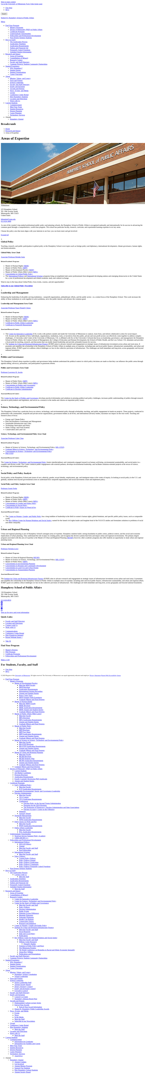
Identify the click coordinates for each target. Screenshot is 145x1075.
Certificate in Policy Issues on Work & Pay (20, 507)
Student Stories (15, 964)
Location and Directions (14, 623)
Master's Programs (16, 681)
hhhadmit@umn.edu (8, 219)
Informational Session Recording (30, 691)
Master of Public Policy (22, 726)
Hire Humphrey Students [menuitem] (19, 97)
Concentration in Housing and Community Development (25, 566)
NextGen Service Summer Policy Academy (30, 836)
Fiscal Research (24, 932)
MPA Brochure (24, 718)
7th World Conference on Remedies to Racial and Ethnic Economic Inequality (47, 950)
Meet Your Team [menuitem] (16, 107)
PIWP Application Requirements (30, 826)
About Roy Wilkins (26, 952)
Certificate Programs (12, 654)
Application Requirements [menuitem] (19, 46)
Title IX (8, 641)
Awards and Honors (17, 1001)
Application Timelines (18, 879)
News (16, 1015)
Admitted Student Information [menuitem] (20, 52)
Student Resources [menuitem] (16, 109)
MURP (70, 538)
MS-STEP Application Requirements (32, 746)
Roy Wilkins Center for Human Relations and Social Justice (30, 520)
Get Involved (19, 1064)
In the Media (19, 1017)
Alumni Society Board (22, 985)
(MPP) (25, 268)
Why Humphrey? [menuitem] (16, 68)
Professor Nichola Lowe (9, 549)
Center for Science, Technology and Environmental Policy (35, 901)
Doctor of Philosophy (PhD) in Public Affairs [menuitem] (26, 30)
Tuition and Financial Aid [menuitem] (19, 48)
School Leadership (21, 976)
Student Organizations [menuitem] (18, 72)
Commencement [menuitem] (16, 105)
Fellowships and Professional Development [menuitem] (25, 36)
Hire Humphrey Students (19, 1027)
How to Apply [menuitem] (10, 40)
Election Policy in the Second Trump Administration (42, 803)
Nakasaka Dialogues (26, 917)
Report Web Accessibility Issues (111, 675)
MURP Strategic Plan (26, 759)
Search (4, 14)
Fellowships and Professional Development (20, 656)
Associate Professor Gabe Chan (12, 438)
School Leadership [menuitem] (16, 82)
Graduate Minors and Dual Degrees (32, 699)
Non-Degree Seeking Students (21, 868)
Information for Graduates (23, 1042)
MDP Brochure (24, 687)
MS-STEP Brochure (26, 744)
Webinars (22, 811)
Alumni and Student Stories (29, 693)
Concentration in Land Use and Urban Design (21, 568)
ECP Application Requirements (30, 789)
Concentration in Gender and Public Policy (20, 503)
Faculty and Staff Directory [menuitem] (19, 62)
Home (7, 129)
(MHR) (26, 266)
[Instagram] (72, 610)
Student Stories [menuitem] (15, 70)
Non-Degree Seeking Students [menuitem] (21, 38)
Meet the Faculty (25, 716)
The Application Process (18, 873)
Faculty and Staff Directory (15, 621)
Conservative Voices (26, 921)
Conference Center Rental (14, 633)
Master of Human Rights (23, 702)
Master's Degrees (11, 650)
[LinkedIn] (72, 604)
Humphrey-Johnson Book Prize (25, 999)
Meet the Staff (24, 877)
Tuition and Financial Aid (19, 883)
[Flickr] (72, 608)
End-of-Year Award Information (30, 1007)
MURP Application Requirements (31, 761)
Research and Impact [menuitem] (12, 54)
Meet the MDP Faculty (27, 685)
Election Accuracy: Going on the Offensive (39, 809)
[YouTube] (72, 606)
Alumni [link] (8, 117)
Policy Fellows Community (29, 864)
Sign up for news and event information (15, 612)
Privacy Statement (95, 675)
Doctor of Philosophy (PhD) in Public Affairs (26, 769)
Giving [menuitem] (12, 93)
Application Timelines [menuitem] (18, 44)
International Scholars (35, 276)
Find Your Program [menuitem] (12, 25)
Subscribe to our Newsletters (24, 1021)
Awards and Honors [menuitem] (17, 89)
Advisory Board (25, 814)
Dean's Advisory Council (23, 987)
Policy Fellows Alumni (27, 860)
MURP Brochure (25, 756)
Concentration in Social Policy (16, 505)
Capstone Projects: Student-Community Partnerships (28, 958)
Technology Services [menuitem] (17, 115)
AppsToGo (18, 1056)
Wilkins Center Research (28, 942)
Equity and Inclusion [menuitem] (17, 87)
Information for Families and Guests (27, 1044)
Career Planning (16, 1052)
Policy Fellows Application (28, 862)
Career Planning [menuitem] (16, 113)
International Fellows (16, 276)
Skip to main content (8, 2)
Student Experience (12, 960)
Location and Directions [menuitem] (18, 99)
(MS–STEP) (59, 447)
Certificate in (10, 325)
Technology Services (17, 1054)
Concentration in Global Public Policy (19, 274)
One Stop (8, 8)
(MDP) (31, 270)
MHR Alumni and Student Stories (31, 710)
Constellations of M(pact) (19, 895)
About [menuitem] (7, 76)
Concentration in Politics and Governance (20, 385)
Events (16, 1013)
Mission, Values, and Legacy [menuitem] (20, 78)
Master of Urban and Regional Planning (28, 752)
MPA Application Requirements (30, 720)
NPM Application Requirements (30, 820)
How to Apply (10, 871)
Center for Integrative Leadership (20, 334)
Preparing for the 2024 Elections (35, 805)
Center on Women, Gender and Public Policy (30, 925)
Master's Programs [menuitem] (16, 28)
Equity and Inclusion (17, 995)
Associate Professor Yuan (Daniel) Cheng (16, 308)
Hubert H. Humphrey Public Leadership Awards (31, 1009)
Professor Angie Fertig (9, 488)
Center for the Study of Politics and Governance (21, 398)
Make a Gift (5, 660)
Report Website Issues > (14, 637)
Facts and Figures (16, 978)
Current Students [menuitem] (11, 103)
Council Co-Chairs (21, 997)
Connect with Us (11, 625)
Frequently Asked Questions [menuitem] (20, 50)
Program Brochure (21, 775)
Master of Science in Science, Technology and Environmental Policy (39, 740)
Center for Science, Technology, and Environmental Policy (25, 462)
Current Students (20, 771)
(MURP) (36, 558)
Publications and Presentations (30, 954)
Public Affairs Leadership (23, 828)
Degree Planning (16, 1050)
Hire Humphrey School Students (26, 1070)
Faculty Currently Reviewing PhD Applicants (30, 779)
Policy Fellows (19, 856)
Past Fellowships (25, 850)
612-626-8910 (6, 600)
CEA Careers (24, 797)
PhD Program (10, 652)
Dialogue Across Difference (29, 913)
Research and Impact (12, 131)
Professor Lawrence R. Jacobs (12, 372)
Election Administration (22, 793)
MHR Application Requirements (30, 708)
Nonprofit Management (23, 325)
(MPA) (35, 272)
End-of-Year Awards (21, 1005)
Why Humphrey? (16, 962)
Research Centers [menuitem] (16, 60)
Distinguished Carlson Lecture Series (27, 1003)
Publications (23, 936)
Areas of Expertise (16, 893)
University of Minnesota (22, 675)
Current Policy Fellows (27, 858)
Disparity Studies (30, 944)
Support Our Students (22, 1068)
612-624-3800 (6, 221)
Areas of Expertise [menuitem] (16, 56)
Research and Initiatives (27, 923)
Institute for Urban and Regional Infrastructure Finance (28, 344)
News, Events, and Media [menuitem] (19, 91)
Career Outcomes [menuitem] (16, 74)
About (7, 970)
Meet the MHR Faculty (27, 704)
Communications (11, 631)
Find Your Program (12, 679)
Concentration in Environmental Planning (20, 564)
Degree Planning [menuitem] (16, 111)
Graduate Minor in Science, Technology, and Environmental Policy (29, 449)
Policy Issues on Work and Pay (25, 822)
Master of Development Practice (25, 683)
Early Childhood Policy (22, 785)
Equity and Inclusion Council (24, 989)
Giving (12, 1023)
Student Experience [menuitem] (12, 66)
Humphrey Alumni (16, 1060)
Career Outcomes (16, 968)
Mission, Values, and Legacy (20, 972)
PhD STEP (9, 453)
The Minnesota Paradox (27, 948)
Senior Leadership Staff (22, 982)
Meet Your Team (16, 1046)
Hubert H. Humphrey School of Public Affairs (17, 18)
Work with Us (10, 627)
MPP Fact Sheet (24, 732)
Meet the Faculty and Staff (28, 848)
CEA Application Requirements (30, 799)
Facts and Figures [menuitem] (16, 80)
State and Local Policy (27, 934)
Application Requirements (28, 689)
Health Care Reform (26, 919)
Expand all (5, 235)
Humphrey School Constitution (25, 974)
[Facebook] (72, 602)
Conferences (23, 801)
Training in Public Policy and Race (31, 946)
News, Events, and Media (19, 1011)
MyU (7, 10)
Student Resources (16, 1048)
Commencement (16, 1040)
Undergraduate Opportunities (20, 834)
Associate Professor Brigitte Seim (13, 257)
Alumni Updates (20, 1062)
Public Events (24, 911)
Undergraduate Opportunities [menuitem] (20, 34)
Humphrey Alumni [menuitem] (16, 119)
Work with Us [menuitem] (15, 101)
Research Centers (16, 897)
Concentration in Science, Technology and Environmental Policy (28, 451)
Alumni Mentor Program (23, 1066)
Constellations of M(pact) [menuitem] (19, 58)
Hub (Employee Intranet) (14, 635)
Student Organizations (18, 966)
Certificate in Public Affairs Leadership (19, 323)
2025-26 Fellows (25, 844)
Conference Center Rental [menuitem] (19, 95)
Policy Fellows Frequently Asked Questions (34, 866)
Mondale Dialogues (26, 915)
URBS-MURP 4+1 (21, 838)
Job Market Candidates (22, 773)
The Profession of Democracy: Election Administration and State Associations (51, 807)
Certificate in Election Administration (18, 389)
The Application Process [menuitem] (18, 42)
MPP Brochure (24, 730)
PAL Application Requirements (30, 832)
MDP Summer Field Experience (30, 697)
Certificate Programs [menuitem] (17, 32)
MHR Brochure (24, 706)
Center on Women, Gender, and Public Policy (25, 516)
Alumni (21, 846)
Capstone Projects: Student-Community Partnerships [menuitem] (28, 64)
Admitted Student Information (20, 887)
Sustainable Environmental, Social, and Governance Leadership (37, 791)
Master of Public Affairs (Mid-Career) (27, 714)
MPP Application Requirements (30, 734)
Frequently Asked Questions (20, 885)
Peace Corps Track (26, 695)
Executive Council (21, 991)
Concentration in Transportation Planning (20, 570)
